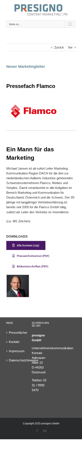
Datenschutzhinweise (16, 360)
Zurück (59, 47)
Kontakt (14, 342)
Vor (70, 47)
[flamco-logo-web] (33, 98)
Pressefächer (16, 332)
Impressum (16, 351)
